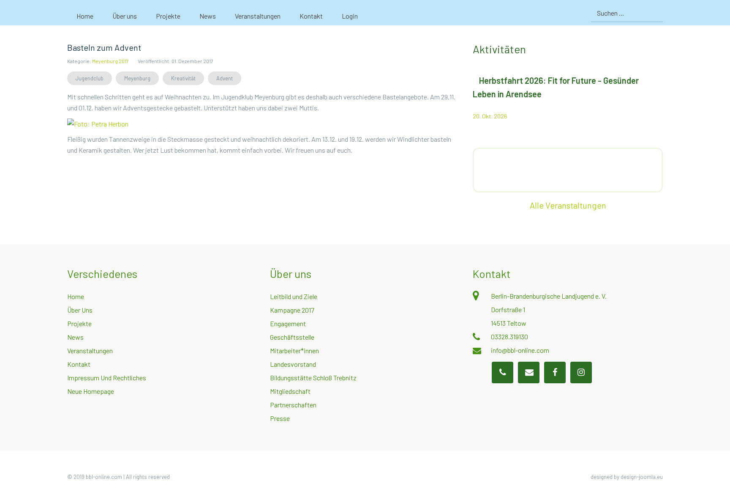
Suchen (655, 13)
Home (75, 296)
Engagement (288, 323)
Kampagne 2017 (292, 310)
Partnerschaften (293, 405)
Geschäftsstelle (292, 337)
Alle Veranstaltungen (568, 205)
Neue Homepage (90, 391)
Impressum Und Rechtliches (106, 378)
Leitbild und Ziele (293, 296)
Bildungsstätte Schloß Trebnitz (313, 378)
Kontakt (78, 364)
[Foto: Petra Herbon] (97, 123)
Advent (224, 78)
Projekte (79, 323)
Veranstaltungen (90, 350)
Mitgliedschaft (290, 391)
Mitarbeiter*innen (294, 350)
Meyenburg (137, 78)
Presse (280, 418)
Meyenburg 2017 (110, 61)
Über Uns (80, 310)
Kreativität (183, 78)
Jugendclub (90, 78)
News (75, 337)
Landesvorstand (293, 364)
